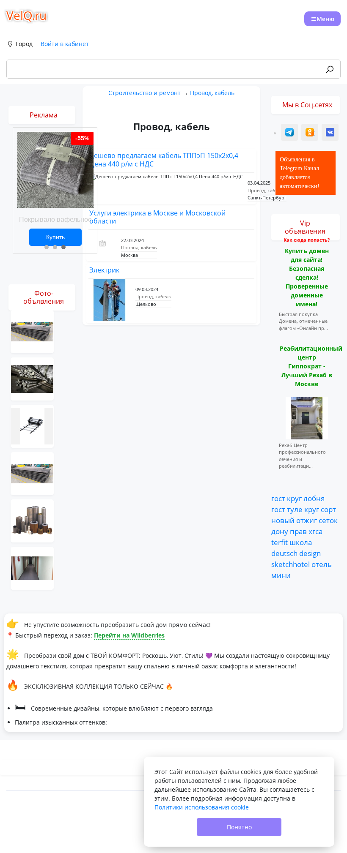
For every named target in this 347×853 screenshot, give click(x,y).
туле (295, 509)
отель (321, 564)
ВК (330, 133)
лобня (314, 498)
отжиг (306, 520)
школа (300, 542)
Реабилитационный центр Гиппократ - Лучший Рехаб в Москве (311, 366)
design (310, 553)
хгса (315, 531)
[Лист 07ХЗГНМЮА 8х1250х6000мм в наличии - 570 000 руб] (32, 473)
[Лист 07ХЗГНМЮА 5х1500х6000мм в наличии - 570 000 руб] (32, 331)
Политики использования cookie (201, 807)
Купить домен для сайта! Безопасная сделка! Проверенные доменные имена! (307, 277)
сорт (328, 509)
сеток (328, 520)
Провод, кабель (212, 93)
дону (279, 531)
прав (298, 531)
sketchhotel (290, 564)
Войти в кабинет (65, 44)
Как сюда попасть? (307, 240)
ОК (310, 133)
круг (294, 498)
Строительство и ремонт (144, 93)
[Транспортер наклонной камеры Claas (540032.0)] (32, 426)
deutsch (284, 553)
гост (278, 498)
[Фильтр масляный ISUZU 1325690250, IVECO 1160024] (32, 520)
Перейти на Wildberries (129, 635)
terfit (279, 542)
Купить (55, 237)
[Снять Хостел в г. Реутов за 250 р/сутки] (32, 568)
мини (281, 575)
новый (283, 520)
